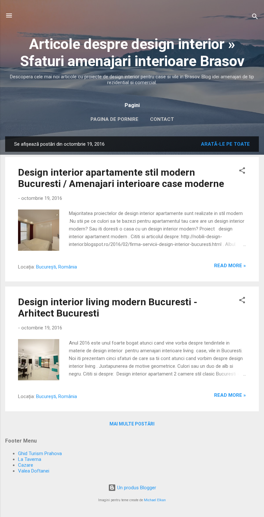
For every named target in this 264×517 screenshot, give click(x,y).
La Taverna (29, 459)
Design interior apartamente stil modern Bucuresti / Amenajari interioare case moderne (121, 178)
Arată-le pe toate (225, 144)
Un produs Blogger (136, 488)
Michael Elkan (155, 500)
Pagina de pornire (114, 119)
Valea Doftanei (33, 471)
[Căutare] (255, 17)
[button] (242, 172)
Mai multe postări (132, 423)
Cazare (25, 465)
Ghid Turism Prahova (40, 453)
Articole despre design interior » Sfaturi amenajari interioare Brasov (132, 52)
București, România (56, 267)
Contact (162, 119)
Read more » (230, 265)
